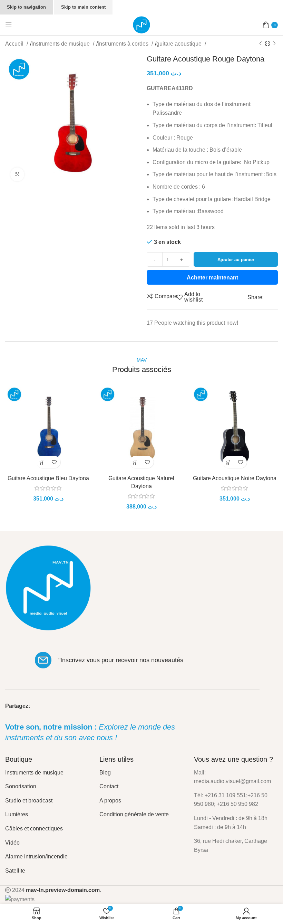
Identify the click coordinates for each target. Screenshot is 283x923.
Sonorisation (20, 786)
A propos (110, 800)
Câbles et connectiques (34, 828)
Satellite (15, 871)
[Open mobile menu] (9, 25)
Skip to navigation (26, 7)
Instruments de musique (61, 44)
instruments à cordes (124, 44)
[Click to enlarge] (17, 174)
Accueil (15, 44)
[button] (42, 462)
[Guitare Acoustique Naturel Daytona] (141, 428)
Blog (105, 772)
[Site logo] (141, 24)
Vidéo (12, 843)
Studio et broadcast (28, 800)
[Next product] (274, 43)
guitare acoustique (179, 44)
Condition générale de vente (134, 814)
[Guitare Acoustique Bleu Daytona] (48, 428)
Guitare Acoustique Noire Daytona (234, 478)
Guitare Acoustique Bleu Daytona (48, 478)
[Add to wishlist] (54, 462)
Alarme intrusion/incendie (36, 856)
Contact (108, 786)
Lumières (16, 814)
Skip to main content (83, 7)
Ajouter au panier (235, 259)
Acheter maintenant (212, 277)
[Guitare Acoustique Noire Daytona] (235, 428)
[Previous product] (260, 43)
